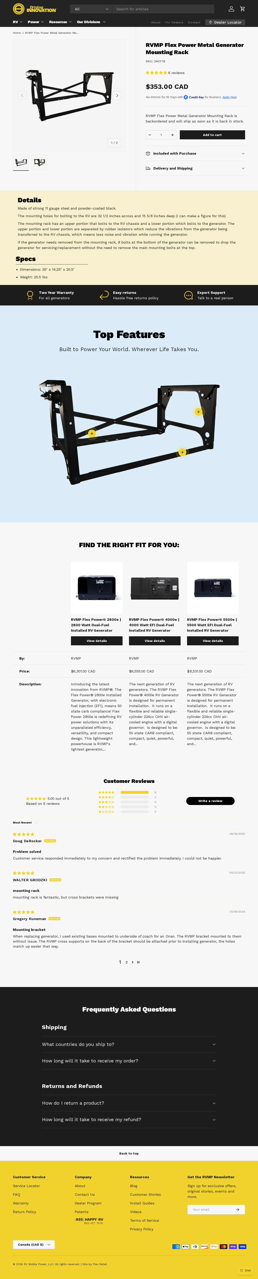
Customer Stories (145, 1194)
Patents (81, 1212)
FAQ (16, 1194)
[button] (242, 8)
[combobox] (142, 8)
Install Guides (142, 1203)
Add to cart (212, 135)
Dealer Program (88, 1203)
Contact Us (85, 1194)
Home (17, 33)
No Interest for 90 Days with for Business (191, 97)
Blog (133, 1186)
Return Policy (24, 1212)
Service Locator (26, 1186)
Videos (135, 1212)
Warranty (21, 1203)
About (80, 1186)
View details (97, 641)
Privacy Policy (141, 1229)
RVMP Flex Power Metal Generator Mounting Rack (52, 33)
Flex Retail (100, 1264)
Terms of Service (144, 1220)
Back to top (129, 1153)
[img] (23, 834)
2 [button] (127, 962)
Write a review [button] (210, 801)
